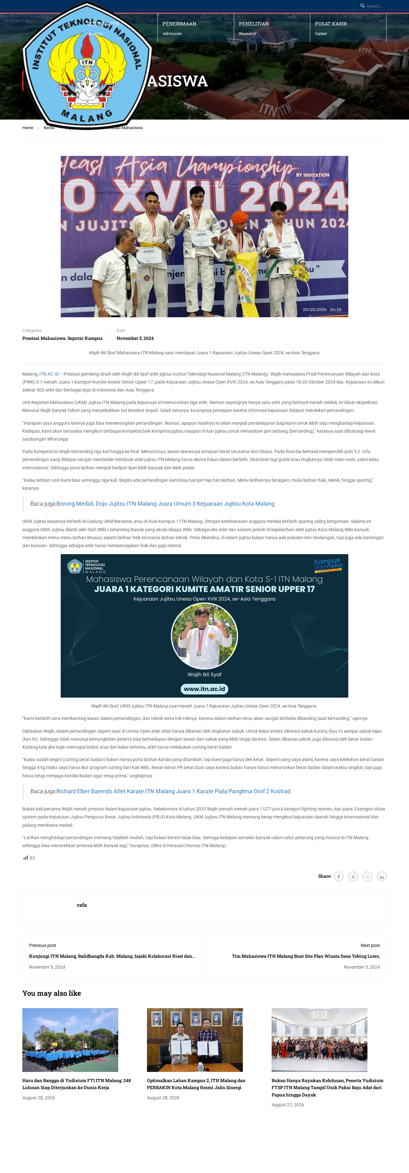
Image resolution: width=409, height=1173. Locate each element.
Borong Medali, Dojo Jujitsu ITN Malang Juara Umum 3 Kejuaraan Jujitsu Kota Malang (165, 504)
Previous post (42, 945)
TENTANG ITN (103, 23)
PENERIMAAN (180, 23)
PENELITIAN (254, 23)
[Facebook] (338, 876)
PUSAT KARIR (331, 23)
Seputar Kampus (85, 338)
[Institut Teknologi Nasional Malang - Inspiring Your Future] (87, 65)
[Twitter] (353, 876)
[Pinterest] (367, 876)
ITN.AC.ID (49, 374)
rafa (82, 904)
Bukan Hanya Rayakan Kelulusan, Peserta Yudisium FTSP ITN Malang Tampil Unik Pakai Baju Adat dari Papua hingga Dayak (327, 1087)
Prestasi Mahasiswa (44, 338)
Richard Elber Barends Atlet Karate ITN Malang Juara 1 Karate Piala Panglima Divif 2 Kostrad (173, 791)
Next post (370, 945)
